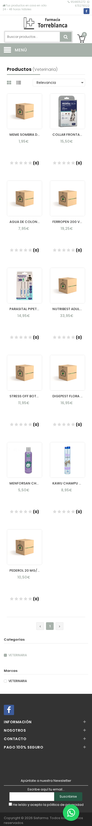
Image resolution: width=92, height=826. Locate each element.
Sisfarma (40, 818)
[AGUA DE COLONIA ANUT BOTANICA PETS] (24, 193)
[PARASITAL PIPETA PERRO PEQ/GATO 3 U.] (24, 280)
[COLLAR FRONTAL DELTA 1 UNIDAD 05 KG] (67, 106)
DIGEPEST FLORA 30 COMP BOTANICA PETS (68, 396)
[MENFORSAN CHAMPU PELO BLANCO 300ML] (24, 455)
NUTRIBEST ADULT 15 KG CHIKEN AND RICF (68, 309)
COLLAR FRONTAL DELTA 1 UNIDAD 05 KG (68, 134)
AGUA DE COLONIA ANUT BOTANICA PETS (25, 221)
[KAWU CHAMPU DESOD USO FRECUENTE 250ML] (67, 455)
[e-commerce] (46, 22)
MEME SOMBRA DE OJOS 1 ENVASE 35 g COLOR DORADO (25, 134)
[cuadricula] (10, 83)
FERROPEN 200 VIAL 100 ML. (68, 221)
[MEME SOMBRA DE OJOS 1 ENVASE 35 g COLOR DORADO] (24, 106)
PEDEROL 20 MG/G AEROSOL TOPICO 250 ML (25, 570)
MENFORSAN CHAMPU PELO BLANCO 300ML (25, 483)
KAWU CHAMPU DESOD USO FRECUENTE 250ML (68, 483)
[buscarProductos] (66, 37)
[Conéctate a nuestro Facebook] (86, 11)
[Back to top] (87, 817)
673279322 (82, 6)
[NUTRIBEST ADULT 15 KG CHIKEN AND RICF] (67, 280)
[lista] (19, 83)
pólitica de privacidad (65, 804)
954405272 (78, 2)
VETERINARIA (17, 655)
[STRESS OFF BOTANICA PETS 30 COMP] (24, 368)
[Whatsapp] (71, 813)
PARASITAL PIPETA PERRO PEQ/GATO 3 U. (25, 309)
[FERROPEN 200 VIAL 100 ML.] (67, 193)
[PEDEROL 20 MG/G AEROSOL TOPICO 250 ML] (24, 542)
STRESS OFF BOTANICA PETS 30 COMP (25, 396)
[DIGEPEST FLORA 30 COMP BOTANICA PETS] (67, 368)
